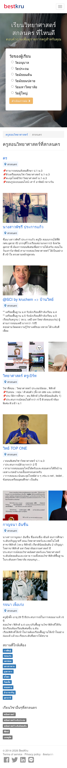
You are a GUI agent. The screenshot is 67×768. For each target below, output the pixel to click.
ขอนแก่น (7, 655)
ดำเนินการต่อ (20, 101)
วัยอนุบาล (22, 62)
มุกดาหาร (8, 671)
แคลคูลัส (7, 737)
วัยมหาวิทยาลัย (26, 87)
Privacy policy (33, 754)
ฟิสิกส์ (6, 731)
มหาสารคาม (9, 666)
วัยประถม (22, 68)
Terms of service (12, 754)
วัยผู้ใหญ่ (21, 93)
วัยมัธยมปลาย (25, 80)
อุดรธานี (7, 697)
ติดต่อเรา (48, 754)
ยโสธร (6, 676)
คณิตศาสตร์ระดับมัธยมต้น (15, 725)
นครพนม (8, 661)
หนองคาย (8, 687)
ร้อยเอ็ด (7, 682)
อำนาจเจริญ (9, 692)
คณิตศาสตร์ (9, 714)
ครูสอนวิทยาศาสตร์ (17, 134)
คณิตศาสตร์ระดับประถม (14, 720)
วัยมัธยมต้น (23, 74)
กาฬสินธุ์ (7, 650)
